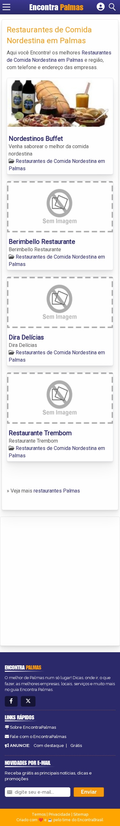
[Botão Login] (101, 7)
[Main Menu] (6, 7)
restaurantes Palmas (57, 491)
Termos (39, 814)
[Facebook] (11, 701)
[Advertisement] (60, 580)
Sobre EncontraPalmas (33, 727)
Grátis (76, 745)
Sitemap (80, 814)
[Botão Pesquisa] (113, 7)
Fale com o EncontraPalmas (38, 736)
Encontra (56, 7)
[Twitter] (28, 701)
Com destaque (49, 745)
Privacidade (59, 814)
